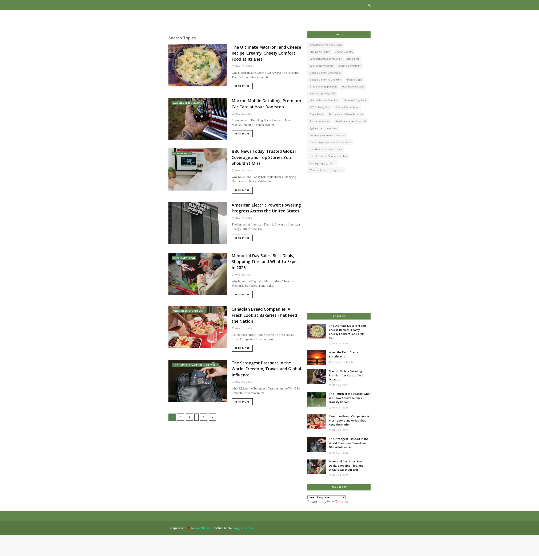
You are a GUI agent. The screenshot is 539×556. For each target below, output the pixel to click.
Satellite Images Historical (350, 121)
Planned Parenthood (347, 107)
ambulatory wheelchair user (326, 45)
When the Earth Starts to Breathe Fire (345, 354)
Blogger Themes (243, 528)
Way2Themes (203, 528)
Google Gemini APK (349, 65)
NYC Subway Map (320, 107)
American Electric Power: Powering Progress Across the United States (266, 208)
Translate (342, 501)
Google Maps (354, 79)
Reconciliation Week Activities (346, 114)
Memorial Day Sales (355, 100)
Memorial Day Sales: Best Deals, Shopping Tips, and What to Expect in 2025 (266, 261)
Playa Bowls (316, 114)
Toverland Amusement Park (326, 149)
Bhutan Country (344, 52)
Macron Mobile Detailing (324, 100)
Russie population (320, 121)
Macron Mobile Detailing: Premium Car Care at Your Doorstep (266, 104)
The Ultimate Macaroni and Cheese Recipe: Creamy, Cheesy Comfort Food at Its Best (266, 53)
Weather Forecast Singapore (326, 170)
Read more (242, 85)
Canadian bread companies (326, 58)
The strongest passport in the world (330, 142)
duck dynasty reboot (321, 65)
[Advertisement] (234, 456)
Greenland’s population (323, 86)
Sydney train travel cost (323, 128)
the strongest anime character (327, 135)
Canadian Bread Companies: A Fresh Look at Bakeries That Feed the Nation (264, 315)
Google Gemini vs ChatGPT (325, 79)
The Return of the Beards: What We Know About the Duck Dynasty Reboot (350, 398)
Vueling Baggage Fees (322, 163)
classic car (353, 58)
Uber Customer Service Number (328, 156)
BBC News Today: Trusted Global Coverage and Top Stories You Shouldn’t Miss (264, 157)
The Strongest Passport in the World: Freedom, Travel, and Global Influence (266, 369)
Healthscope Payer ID (322, 93)
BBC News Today (320, 52)
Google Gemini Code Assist (325, 72)
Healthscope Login (353, 86)
